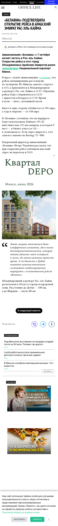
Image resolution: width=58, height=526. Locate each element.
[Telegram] (43, 324)
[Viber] (34, 324)
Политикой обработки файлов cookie (20, 512)
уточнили (44, 77)
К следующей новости (29, 310)
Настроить (19, 519)
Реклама (23, 2)
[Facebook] (51, 324)
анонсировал (10, 68)
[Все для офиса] (40, 2)
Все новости (48, 371)
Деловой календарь (51, 2)
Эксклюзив (6, 2)
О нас (15, 2)
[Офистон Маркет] (32, 2)
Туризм (6, 14)
